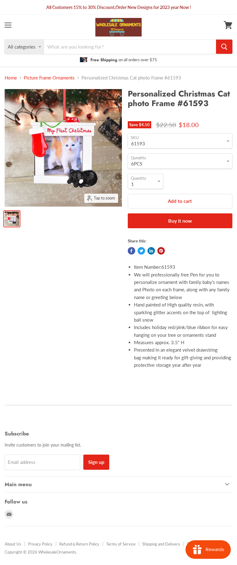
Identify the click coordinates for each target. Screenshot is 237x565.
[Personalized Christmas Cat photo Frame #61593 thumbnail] (12, 219)
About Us (13, 543)
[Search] (224, 47)
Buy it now (180, 221)
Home (11, 77)
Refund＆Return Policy (79, 543)
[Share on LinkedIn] (151, 251)
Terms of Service (120, 543)
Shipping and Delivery (161, 543)
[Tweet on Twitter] (141, 251)
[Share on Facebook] (131, 251)
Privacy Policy (40, 543)
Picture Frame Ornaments (49, 77)
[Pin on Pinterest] (161, 251)
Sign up (96, 462)
